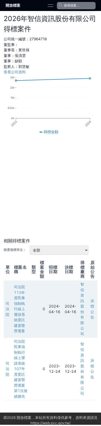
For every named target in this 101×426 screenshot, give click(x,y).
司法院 (7, 309)
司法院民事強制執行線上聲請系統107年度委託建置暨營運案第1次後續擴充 (20, 369)
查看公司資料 (15, 72)
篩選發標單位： (15, 250)
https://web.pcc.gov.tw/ (50, 423)
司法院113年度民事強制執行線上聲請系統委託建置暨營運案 (19, 309)
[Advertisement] (50, 186)
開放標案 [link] (13, 5)
